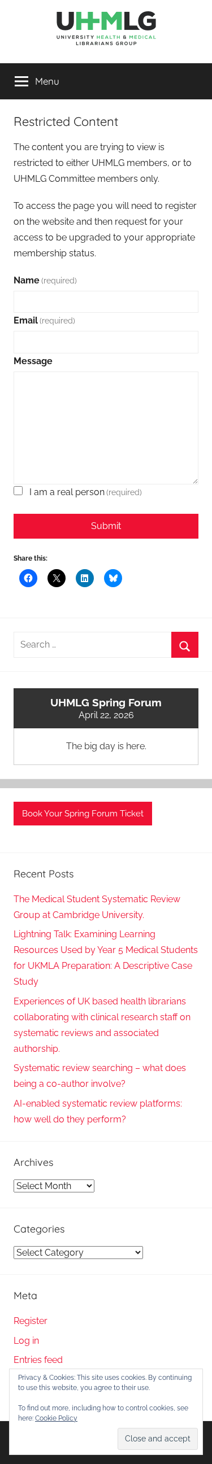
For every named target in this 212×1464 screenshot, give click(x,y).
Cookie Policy (56, 1418)
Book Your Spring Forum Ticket (83, 814)
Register (30, 1321)
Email (44, 320)
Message (33, 361)
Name (45, 280)
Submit (106, 526)
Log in (26, 1340)
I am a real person (85, 492)
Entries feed (38, 1359)
